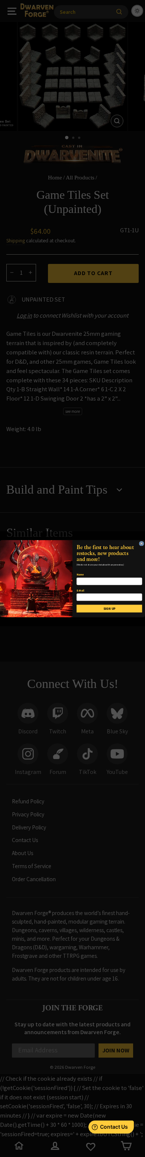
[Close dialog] (141, 543)
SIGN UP (109, 608)
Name (80, 574)
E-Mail (80, 590)
